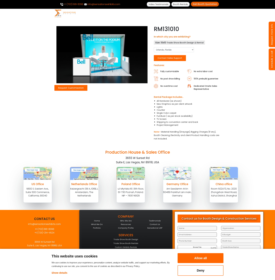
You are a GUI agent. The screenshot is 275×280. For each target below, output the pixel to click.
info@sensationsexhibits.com (103, 4)
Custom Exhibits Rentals (126, 247)
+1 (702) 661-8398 (73, 4)
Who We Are (126, 220)
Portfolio (97, 228)
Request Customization (71, 87)
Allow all (200, 258)
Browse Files (197, 247)
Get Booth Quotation (205, 4)
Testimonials (155, 220)
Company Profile (126, 228)
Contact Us (155, 224)
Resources (126, 224)
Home (97, 220)
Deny (200, 270)
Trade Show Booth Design (126, 239)
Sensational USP (154, 228)
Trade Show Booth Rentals (125, 243)
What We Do (97, 224)
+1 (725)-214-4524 (44, 232)
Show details (59, 272)
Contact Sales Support (170, 57)
